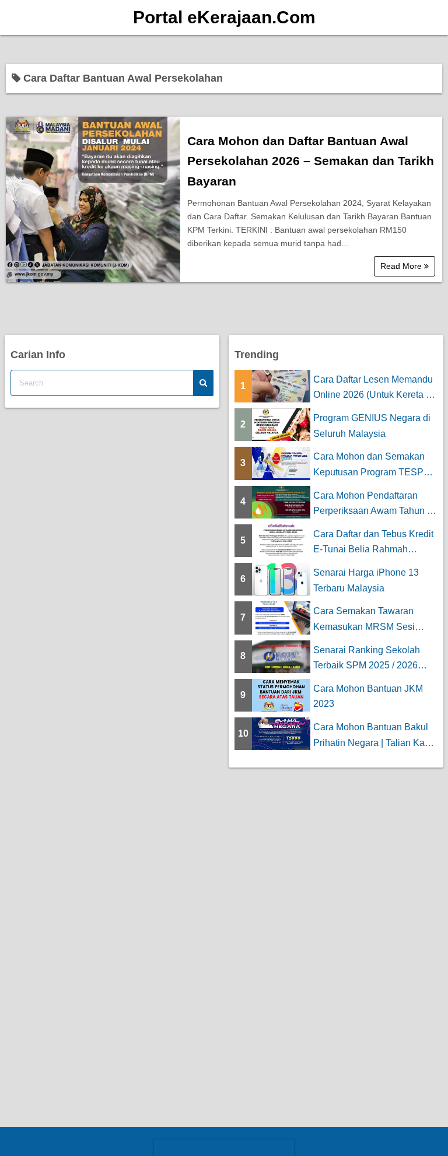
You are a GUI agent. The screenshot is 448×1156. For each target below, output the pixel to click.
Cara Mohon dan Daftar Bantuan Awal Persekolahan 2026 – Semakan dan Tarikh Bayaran (310, 161)
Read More (402, 266)
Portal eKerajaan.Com (224, 17)
